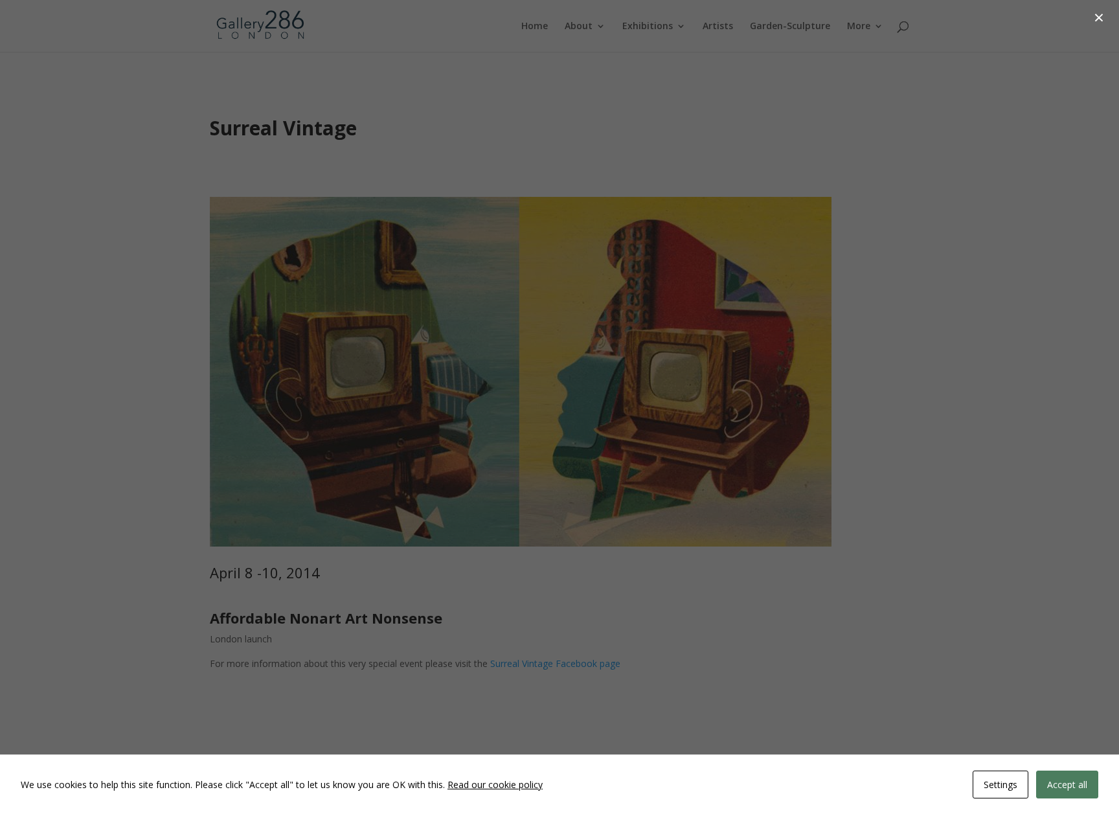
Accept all (1067, 784)
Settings (1000, 784)
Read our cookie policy (495, 784)
